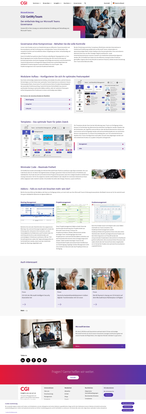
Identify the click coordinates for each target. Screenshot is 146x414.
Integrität (29, 104)
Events (67, 399)
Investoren (78, 3)
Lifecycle (28, 108)
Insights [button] (57, 3)
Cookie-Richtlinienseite (11, 412)
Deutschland (119, 3)
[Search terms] (85, 3)
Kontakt (107, 3)
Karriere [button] (67, 3)
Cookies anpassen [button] (128, 406)
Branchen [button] (46, 3)
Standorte (47, 399)
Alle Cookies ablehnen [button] (127, 410)
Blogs (66, 396)
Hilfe (80, 148)
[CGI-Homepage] (24, 3)
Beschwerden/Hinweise (91, 396)
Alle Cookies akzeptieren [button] (128, 403)
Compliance (88, 398)
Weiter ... (83, 346)
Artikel (67, 394)
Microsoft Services (27, 12)
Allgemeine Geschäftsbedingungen (91, 392)
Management (83, 144)
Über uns (46, 391)
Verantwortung (48, 394)
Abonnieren (108, 395)
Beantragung (30, 99)
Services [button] (36, 3)
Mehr (24, 310)
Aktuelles (67, 391)
